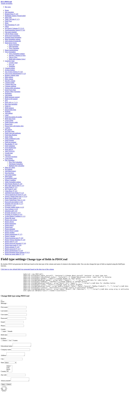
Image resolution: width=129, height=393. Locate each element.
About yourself (5, 381)
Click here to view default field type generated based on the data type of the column (27, 269)
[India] (9, 368)
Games (15, 340)
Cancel (9, 384)
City (2, 359)
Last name (4, 311)
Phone (3, 326)
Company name (6, 349)
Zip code (3, 375)
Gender (3, 329)
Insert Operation (14, 44)
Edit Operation (13, 46)
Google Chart (13, 63)
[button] (6, 3)
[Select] (9, 366)
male (4, 331)
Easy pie (11, 64)
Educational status (6, 346)
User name (4, 314)
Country (3, 371)
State (2, 362)
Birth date (4, 335)
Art (10, 340)
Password (4, 318)
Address (3, 355)
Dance (5, 340)
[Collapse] (1, 300)
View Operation (14, 48)
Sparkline (12, 66)
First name (4, 307)
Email (3, 322)
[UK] (9, 371)
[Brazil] (9, 369)
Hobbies (3, 338)
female (10, 331)
